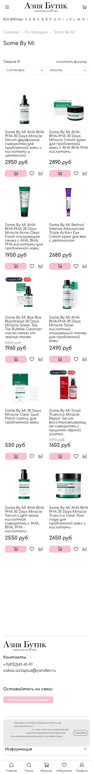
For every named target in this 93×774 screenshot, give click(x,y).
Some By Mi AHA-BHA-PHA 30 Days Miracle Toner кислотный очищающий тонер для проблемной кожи (68, 329)
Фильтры (56, 70)
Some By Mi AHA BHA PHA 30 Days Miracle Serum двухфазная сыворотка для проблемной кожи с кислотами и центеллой (24, 143)
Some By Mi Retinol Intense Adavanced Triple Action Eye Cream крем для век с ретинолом (67, 232)
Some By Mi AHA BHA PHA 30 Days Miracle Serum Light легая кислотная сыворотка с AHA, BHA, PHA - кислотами (24, 519)
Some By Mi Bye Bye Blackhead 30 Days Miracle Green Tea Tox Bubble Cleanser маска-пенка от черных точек (23, 327)
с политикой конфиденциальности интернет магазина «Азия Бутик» (37, 739)
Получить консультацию (28, 700)
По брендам (36, 32)
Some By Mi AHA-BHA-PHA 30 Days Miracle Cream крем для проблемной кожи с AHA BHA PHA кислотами (68, 142)
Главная (11, 32)
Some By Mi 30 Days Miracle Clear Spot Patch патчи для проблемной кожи (23, 416)
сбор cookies (17, 733)
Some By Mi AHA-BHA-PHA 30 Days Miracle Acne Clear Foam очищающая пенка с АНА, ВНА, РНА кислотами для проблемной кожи (24, 236)
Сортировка (15, 70)
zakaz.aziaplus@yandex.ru (29, 670)
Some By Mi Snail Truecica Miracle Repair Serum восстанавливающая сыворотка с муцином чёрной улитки (67, 422)
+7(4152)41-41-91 (18, 664)
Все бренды (13, 19)
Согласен (80, 733)
